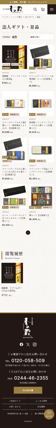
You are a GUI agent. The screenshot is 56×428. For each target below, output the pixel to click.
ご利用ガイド (15, 401)
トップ (5, 17)
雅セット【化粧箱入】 (39, 215)
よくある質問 (41, 401)
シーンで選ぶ (16, 17)
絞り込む (49, 416)
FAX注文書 (28, 390)
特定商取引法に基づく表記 (17, 414)
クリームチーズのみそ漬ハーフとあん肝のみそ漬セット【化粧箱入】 (14, 172)
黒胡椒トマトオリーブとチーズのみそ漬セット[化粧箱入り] (41, 125)
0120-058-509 (25, 360)
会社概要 (41, 407)
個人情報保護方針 (42, 414)
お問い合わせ (15, 407)
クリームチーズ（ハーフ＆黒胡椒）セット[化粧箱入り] (41, 79)
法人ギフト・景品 (32, 17)
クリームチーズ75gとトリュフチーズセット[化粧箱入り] (41, 172)
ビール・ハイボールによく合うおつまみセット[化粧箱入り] (14, 218)
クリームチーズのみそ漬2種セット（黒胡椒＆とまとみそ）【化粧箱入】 (14, 125)
